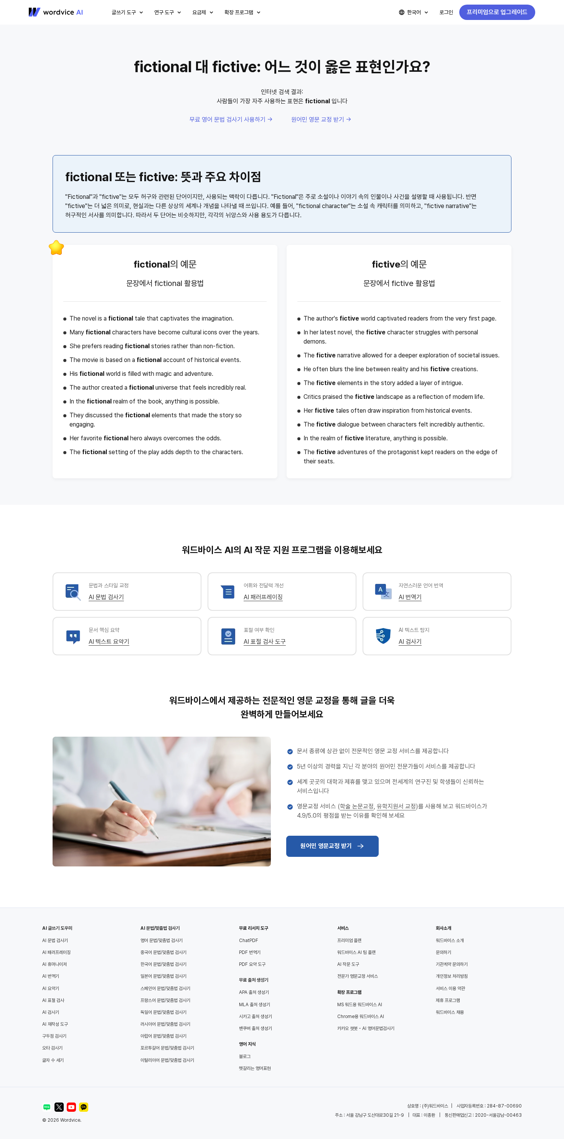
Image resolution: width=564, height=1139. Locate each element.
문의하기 (443, 952)
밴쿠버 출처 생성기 (255, 1028)
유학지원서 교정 (396, 806)
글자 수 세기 (53, 1060)
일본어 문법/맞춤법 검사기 (163, 976)
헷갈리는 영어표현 (255, 1068)
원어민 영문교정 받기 (326, 846)
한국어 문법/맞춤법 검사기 (163, 964)
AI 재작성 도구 (55, 1024)
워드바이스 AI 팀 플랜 (356, 952)
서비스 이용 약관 (450, 988)
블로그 (245, 1056)
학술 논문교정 (357, 806)
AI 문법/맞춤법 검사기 (160, 928)
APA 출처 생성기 (254, 992)
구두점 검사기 (54, 1036)
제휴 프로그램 (448, 1000)
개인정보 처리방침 (452, 976)
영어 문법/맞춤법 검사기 (161, 940)
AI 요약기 (50, 988)
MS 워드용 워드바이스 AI (359, 1004)
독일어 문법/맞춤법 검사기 (163, 1012)
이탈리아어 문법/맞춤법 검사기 (167, 1060)
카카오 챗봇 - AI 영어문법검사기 (365, 1028)
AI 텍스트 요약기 (109, 641)
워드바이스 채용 (450, 1012)
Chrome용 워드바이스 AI (360, 1016)
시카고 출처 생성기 (255, 1016)
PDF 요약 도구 (252, 964)
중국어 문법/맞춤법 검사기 (163, 952)
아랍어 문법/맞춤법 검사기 (163, 1036)
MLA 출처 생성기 (254, 1004)
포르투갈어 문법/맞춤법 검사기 (167, 1048)
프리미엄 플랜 (349, 940)
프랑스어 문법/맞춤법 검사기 (165, 1000)
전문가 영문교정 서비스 (357, 976)
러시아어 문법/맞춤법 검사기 (165, 1024)
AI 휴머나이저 (54, 964)
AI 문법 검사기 (106, 597)
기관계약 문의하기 (452, 964)
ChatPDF (248, 940)
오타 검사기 (52, 1048)
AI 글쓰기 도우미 (57, 928)
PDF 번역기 (250, 952)
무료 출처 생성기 (253, 980)
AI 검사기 (410, 641)
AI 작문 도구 (348, 964)
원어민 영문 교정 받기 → (321, 119)
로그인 (446, 12)
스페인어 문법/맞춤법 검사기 (165, 988)
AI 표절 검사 (53, 1000)
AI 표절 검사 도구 (265, 641)
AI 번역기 (410, 597)
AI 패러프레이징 (263, 597)
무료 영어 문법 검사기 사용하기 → (231, 119)
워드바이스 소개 (450, 940)
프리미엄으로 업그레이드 (497, 12)
